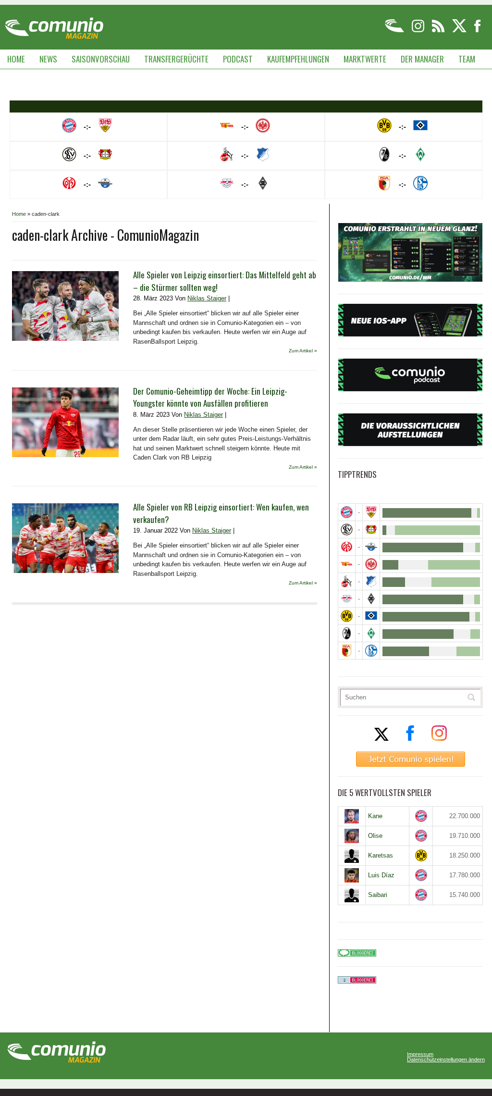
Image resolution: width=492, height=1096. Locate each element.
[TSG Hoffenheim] (371, 581)
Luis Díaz (381, 875)
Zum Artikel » (303, 350)
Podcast (238, 59)
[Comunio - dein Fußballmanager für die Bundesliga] (395, 30)
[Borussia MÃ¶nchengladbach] (371, 599)
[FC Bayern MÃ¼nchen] (347, 512)
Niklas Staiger (206, 298)
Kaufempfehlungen (298, 59)
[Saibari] (352, 895)
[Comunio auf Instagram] (419, 30)
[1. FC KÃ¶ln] (347, 581)
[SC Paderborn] (371, 547)
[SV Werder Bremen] (371, 633)
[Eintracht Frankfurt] (371, 564)
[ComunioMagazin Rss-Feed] (439, 30)
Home (16, 59)
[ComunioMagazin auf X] (460, 30)
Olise (375, 835)
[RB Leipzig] (347, 599)
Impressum (420, 1054)
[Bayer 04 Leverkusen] (371, 529)
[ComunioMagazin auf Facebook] (477, 30)
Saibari (377, 894)
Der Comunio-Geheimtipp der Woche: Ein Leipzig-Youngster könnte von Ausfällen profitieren (210, 397)
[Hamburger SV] (371, 616)
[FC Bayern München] (421, 816)
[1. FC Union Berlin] (347, 564)
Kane (375, 816)
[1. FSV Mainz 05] (347, 547)
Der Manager (422, 59)
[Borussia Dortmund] (347, 616)
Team (466, 59)
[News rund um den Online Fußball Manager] (54, 25)
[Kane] (352, 816)
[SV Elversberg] (347, 529)
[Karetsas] (352, 855)
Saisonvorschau (101, 59)
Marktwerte (365, 59)
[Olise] (352, 836)
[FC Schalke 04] (371, 651)
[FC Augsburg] (347, 651)
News (48, 59)
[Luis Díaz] (352, 875)
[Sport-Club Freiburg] (347, 633)
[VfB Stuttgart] (371, 512)
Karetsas (380, 855)
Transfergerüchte (176, 59)
